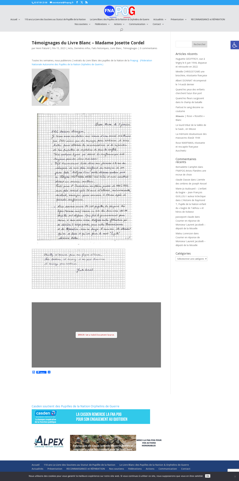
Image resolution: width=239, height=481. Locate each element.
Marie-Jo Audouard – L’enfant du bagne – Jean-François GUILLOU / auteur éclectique (191, 192)
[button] (235, 45)
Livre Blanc (116, 48)
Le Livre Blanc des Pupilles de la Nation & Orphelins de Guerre (119, 19)
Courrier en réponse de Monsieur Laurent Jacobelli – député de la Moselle (191, 224)
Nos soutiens (81, 24)
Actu (70, 48)
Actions (117, 24)
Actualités (158, 19)
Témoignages (130, 48)
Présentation (177, 19)
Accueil (13, 19)
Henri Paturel (42, 48)
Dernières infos (82, 48)
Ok (207, 476)
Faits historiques (100, 48)
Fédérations (101, 24)
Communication (137, 24)
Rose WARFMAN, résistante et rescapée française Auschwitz (190, 146)
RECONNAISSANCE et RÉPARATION (208, 19)
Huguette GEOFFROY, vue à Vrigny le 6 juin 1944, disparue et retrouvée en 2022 (191, 62)
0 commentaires (148, 48)
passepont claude (185, 216)
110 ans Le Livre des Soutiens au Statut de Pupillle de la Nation (55, 19)
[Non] (235, 476)
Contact (157, 24)
